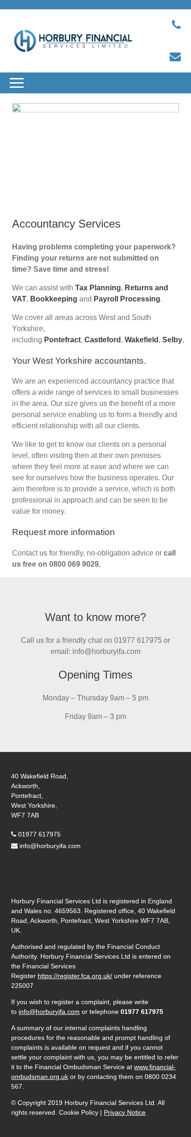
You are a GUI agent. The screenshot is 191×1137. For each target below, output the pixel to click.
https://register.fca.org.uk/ (75, 976)
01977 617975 (39, 834)
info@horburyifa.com (50, 845)
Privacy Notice (125, 1112)
